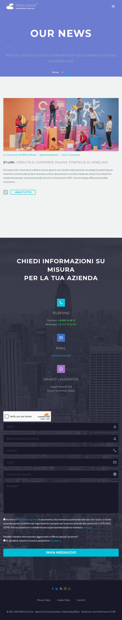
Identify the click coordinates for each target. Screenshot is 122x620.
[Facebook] (52, 588)
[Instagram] (65, 588)
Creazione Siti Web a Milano (22, 154)
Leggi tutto (23, 192)
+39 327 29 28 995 (67, 324)
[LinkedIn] (57, 588)
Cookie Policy (63, 600)
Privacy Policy (44, 600)
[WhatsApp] (69, 588)
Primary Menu (113, 6)
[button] (5, 192)
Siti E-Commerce (71, 154)
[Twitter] (61, 588)
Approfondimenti (49, 154)
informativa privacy (27, 519)
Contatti (81, 600)
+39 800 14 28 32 (66, 320)
